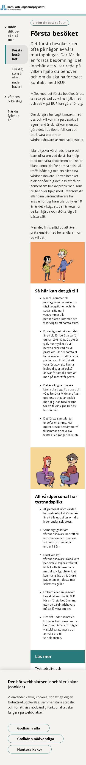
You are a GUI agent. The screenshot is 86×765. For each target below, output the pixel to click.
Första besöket (17, 54)
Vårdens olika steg (15, 99)
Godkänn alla (28, 728)
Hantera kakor (29, 749)
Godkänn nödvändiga (35, 738)
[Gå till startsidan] (43, 7)
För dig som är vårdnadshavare (17, 78)
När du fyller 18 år (13, 115)
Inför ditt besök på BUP (13, 33)
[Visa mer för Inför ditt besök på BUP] (4, 27)
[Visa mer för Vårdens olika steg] (4, 97)
